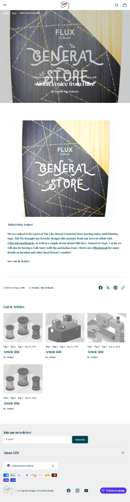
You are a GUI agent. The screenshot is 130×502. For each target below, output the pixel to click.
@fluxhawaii (100, 248)
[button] (5, 5)
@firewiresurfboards (20, 243)
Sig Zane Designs (29, 490)
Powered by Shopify (45, 490)
